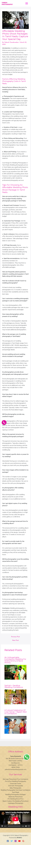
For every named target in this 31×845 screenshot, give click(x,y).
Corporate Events (15, 783)
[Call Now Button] (4, 422)
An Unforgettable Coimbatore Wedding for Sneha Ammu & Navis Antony (15, 660)
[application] (15, 819)
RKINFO (19, 837)
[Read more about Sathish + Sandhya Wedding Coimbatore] (15, 697)
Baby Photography (15, 788)
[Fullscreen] (29, 826)
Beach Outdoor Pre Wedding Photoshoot (15, 801)
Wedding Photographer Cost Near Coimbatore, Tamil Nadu (15, 791)
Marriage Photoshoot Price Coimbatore (15, 779)
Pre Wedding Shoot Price (15, 799)
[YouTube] (19, 841)
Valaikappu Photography (15, 803)
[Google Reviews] (23, 841)
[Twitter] (11, 841)
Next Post (15, 640)
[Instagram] (15, 841)
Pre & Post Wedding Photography (15, 781)
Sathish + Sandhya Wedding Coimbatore (13, 686)
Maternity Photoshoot (15, 797)
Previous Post (15, 636)
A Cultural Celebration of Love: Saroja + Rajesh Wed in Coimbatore (15, 711)
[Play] (2, 826)
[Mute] (26, 826)
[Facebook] (7, 841)
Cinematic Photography (15, 786)
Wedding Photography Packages (15, 794)
